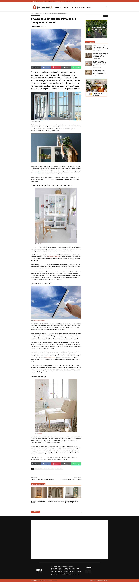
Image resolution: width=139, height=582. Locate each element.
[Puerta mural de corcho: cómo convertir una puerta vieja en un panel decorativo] (73, 492)
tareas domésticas (58, 468)
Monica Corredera (36, 26)
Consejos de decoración (39, 13)
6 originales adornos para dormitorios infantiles (42, 479)
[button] (106, 7)
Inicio (32, 13)
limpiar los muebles (51, 357)
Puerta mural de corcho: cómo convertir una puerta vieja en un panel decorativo (72, 501)
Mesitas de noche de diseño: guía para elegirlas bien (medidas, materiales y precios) (100, 47)
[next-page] (34, 506)
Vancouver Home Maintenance (39, 320)
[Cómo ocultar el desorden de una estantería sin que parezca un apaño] (56, 492)
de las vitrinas (38, 172)
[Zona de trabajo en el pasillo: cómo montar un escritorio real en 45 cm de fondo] (39, 492)
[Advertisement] (69, 539)
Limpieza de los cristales (39, 468)
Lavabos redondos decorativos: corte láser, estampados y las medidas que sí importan (100, 55)
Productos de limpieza (49, 468)
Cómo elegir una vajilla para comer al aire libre (70, 479)
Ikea (34, 162)
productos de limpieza (54, 256)
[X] (107, 1)
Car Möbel (40, 243)
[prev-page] (32, 506)
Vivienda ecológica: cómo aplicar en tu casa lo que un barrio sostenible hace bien (99, 72)
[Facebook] (105, 1)
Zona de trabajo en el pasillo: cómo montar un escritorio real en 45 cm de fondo (38, 501)
